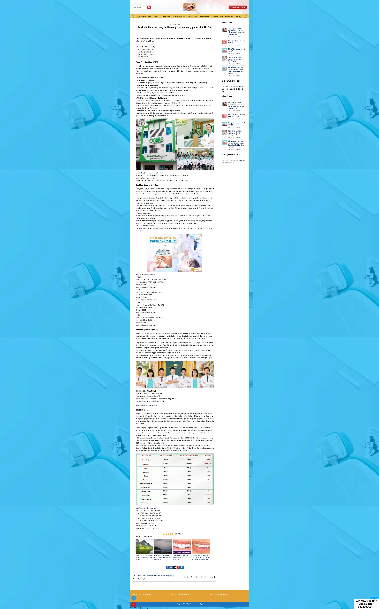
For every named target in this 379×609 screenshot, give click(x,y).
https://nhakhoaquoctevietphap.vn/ (146, 405)
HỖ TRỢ (145, 608)
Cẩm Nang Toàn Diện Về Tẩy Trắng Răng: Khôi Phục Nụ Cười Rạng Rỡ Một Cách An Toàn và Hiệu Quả (200, 557)
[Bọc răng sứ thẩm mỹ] (189, 7)
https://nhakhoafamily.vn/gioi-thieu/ (146, 508)
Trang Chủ (142, 16)
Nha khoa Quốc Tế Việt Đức (146, 52)
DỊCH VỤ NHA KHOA (217, 16)
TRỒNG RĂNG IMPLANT (179, 16)
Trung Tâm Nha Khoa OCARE (146, 49)
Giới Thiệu (228, 16)
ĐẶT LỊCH (139, 608)
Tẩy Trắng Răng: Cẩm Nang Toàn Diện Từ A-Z (236, 42)
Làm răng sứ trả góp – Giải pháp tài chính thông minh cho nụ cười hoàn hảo (144, 557)
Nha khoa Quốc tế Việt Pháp (146, 54)
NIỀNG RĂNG (166, 16)
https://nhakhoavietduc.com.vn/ (145, 274)
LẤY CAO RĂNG (192, 16)
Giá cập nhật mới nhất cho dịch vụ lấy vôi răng (198, 577)
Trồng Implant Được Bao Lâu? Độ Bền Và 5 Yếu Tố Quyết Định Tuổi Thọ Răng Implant (236, 70)
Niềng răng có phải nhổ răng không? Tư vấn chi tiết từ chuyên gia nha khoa (162, 557)
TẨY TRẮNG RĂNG (204, 16)
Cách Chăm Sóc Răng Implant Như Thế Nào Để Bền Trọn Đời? (235, 59)
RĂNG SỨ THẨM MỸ (153, 16)
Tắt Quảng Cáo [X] (375, 598)
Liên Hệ (237, 16)
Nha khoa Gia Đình (143, 57)
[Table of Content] (153, 46)
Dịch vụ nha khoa (175, 24)
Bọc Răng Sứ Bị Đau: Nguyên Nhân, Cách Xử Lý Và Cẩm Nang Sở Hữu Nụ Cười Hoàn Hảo (236, 31)
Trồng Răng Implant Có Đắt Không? (236, 50)
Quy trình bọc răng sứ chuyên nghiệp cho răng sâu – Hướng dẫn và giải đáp (181, 557)
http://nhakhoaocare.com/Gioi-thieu (152, 173)
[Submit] (149, 7)
